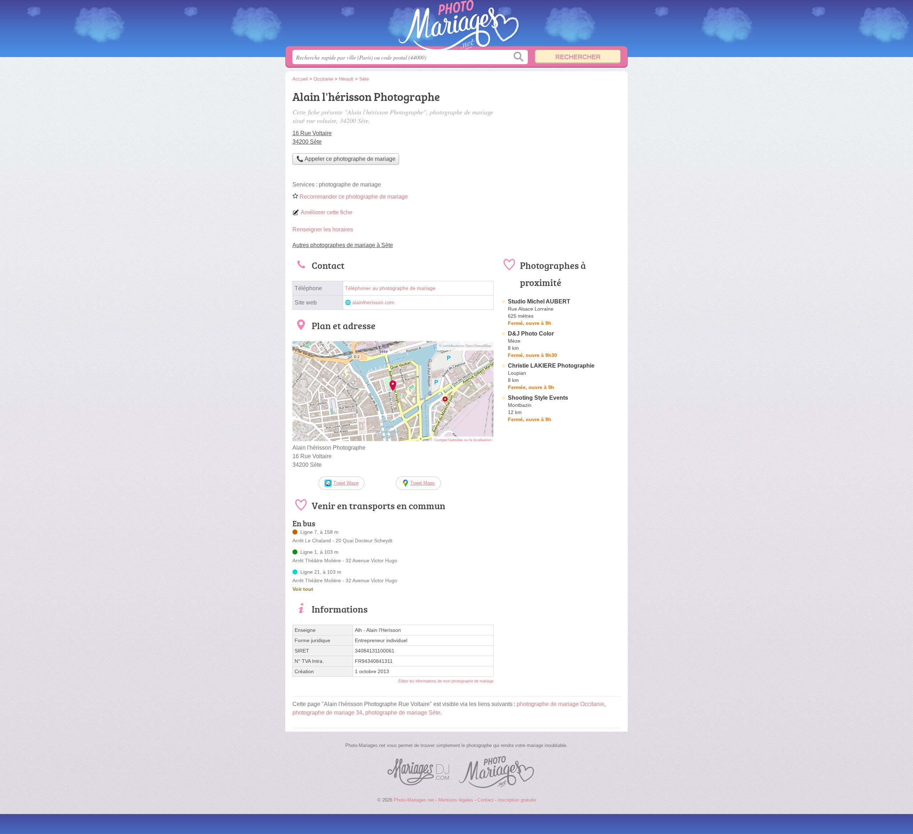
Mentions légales (455, 800)
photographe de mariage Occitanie (560, 704)
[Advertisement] (561, 138)
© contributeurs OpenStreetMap (465, 346)
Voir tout (302, 589)
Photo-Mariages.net (456, 25)
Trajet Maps (422, 483)
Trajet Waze (345, 483)
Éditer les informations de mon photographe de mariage (446, 681)
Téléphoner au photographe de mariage (390, 288)
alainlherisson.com (373, 302)
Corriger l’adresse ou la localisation (462, 440)
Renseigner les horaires (322, 229)
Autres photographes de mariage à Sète (342, 245)
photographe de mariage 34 (327, 713)
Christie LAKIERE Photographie (551, 366)
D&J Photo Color (531, 334)
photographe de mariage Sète (402, 713)
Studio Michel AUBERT (539, 301)
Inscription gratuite (517, 800)
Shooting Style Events (538, 398)
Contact (486, 800)
